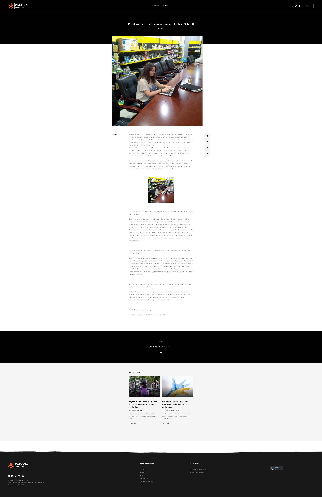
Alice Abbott (140, 410)
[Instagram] (19, 476)
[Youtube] (22, 476)
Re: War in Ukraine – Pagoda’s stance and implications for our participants (175, 404)
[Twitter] (207, 142)
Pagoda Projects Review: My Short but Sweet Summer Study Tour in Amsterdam (143, 404)
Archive (161, 28)
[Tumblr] (207, 153)
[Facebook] (207, 136)
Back (115, 134)
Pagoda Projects (175, 410)
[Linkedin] (207, 148)
